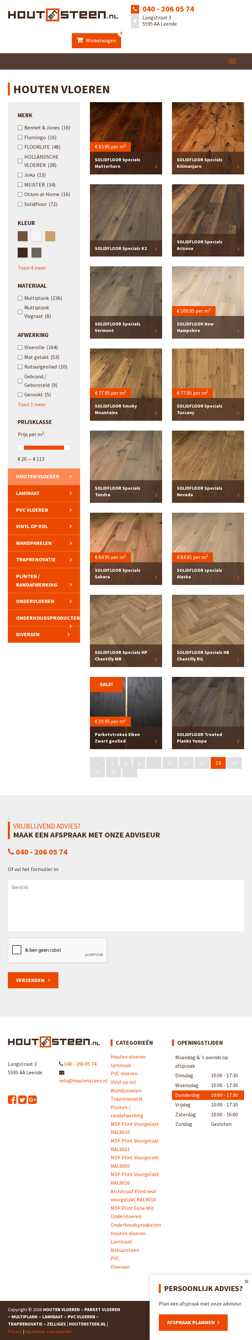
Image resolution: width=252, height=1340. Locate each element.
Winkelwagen (103, 38)
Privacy (15, 1331)
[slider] (20, 447)
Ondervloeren (35, 601)
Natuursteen (125, 1250)
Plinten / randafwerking (36, 580)
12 (202, 763)
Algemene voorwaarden (49, 1331)
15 (97, 771)
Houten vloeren (37, 476)
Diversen (28, 634)
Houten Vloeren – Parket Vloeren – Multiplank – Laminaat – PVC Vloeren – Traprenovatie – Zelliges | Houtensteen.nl (64, 1316)
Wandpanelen (34, 543)
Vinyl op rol (32, 526)
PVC (115, 1258)
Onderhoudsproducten (48, 617)
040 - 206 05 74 (168, 9)
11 (186, 763)
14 (234, 763)
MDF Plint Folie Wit (132, 1208)
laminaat (28, 493)
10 (170, 763)
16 (113, 771)
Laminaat (121, 1241)
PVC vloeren (32, 509)
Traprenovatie (36, 559)
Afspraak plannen (191, 1322)
